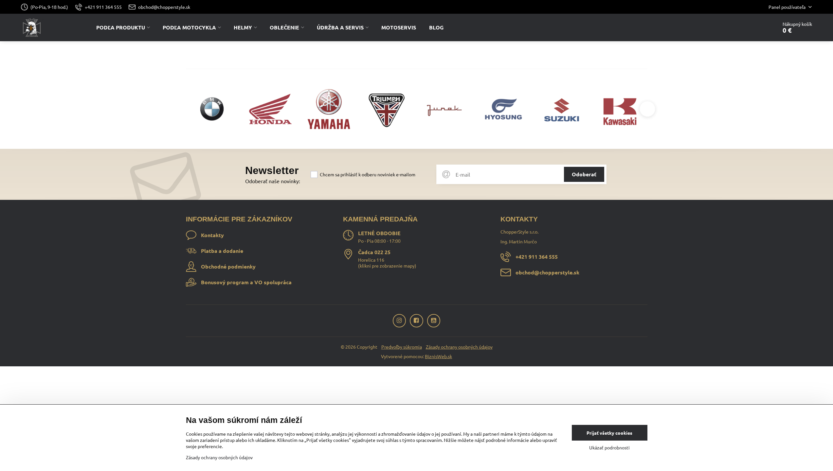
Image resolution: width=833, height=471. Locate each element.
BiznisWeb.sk (438, 356)
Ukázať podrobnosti (609, 447)
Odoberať (584, 174)
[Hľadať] (754, 27)
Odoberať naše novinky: (272, 181)
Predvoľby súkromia (401, 347)
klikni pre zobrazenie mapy (387, 266)
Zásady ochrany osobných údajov (459, 347)
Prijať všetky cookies (609, 433)
